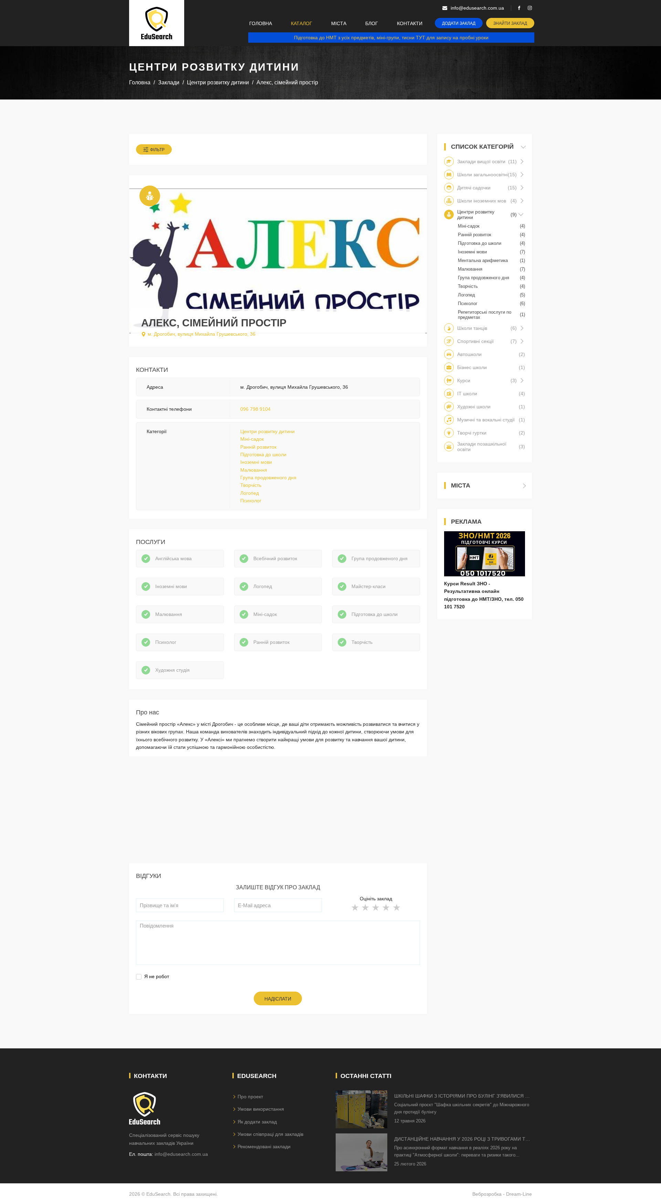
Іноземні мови (256, 462)
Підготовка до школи (263, 454)
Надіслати (277, 999)
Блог (371, 23)
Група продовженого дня (268, 477)
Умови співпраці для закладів (270, 1134)
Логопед (249, 493)
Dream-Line (519, 1194)
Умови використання (261, 1109)
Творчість (250, 485)
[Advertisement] (278, 815)
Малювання (253, 470)
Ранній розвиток (258, 447)
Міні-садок (252, 439)
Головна (260, 23)
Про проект (250, 1096)
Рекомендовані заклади (264, 1146)
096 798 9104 (255, 409)
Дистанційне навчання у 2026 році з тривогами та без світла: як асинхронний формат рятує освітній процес (461, 1139)
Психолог (250, 500)
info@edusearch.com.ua (181, 1154)
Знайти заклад (510, 23)
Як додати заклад (257, 1121)
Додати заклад (458, 23)
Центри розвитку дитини (267, 431)
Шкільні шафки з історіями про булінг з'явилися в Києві (461, 1096)
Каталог (301, 23)
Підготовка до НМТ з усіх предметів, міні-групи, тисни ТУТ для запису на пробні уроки (391, 37)
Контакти (409, 23)
